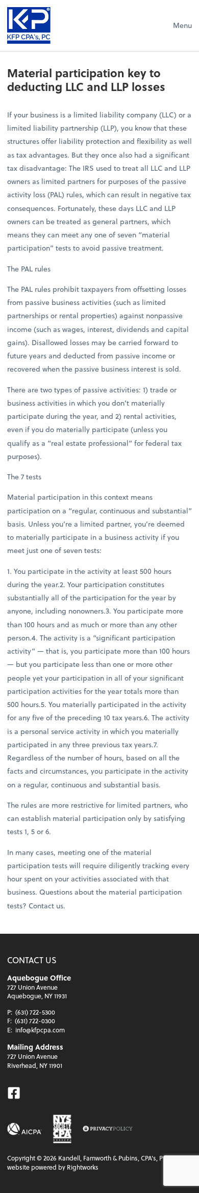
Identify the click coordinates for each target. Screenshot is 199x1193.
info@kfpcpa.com (40, 1029)
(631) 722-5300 (35, 1012)
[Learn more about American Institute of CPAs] (24, 1129)
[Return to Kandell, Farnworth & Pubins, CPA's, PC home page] (29, 25)
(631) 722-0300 (35, 1020)
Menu (182, 25)
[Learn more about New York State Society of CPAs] (62, 1129)
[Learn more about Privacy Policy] (108, 1129)
